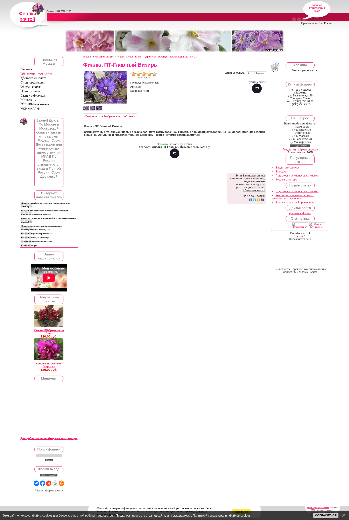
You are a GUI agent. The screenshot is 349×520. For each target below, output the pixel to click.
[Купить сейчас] (257, 88)
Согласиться (326, 515)
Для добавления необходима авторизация (48, 438)
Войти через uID (48, 475)
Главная (317, 5)
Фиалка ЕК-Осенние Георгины (49, 365)
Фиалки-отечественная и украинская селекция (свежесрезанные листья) (44, 212)
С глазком (302, 135)
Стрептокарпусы (29, 245)
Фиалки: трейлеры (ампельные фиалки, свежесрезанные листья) (41, 228)
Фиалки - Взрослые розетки (37, 234)
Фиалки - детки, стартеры (35, 238)
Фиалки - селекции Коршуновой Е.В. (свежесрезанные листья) (48, 220)
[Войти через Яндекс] (48, 483)
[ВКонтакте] (251, 200)
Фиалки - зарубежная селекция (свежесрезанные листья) (45, 205)
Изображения (111, 116)
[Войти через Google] (55, 483)
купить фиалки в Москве (318, 508)
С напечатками (302, 139)
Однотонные (302, 132)
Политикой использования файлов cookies (221, 515)
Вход (317, 10)
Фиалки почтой (27, 16)
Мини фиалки (302, 142)
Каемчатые (302, 126)
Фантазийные (302, 129)
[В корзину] (174, 153)
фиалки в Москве (300, 213)
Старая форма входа (49, 490)
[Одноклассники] (258, 200)
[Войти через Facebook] (42, 483)
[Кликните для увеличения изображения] (106, 87)
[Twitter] (254, 200)
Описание (91, 116)
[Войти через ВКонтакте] (36, 483)
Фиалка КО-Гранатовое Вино (49, 332)
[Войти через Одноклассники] (61, 483)
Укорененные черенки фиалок (36, 242)
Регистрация (317, 8)
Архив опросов (308, 149)
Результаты (289, 149)
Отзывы (130, 116)
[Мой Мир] (262, 200)
